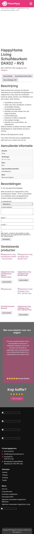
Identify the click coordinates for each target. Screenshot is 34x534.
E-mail (3, 224)
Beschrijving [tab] (7, 76)
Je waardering (6, 201)
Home (3, 8)
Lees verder (6, 282)
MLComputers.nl (17, 532)
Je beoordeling (6, 207)
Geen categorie (11, 8)
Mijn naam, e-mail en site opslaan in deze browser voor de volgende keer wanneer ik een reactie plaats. (15, 234)
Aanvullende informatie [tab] (23, 76)
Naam (3, 217)
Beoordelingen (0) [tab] (10, 80)
